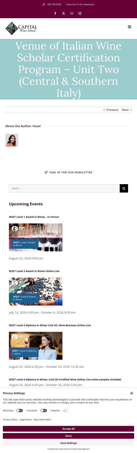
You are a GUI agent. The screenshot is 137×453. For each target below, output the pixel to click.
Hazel (36, 126)
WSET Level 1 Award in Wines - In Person (34, 217)
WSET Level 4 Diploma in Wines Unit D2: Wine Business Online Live (50, 325)
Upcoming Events (26, 203)
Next (125, 110)
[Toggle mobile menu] (130, 27)
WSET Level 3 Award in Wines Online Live (34, 271)
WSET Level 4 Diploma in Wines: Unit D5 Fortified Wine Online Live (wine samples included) (65, 379)
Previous (112, 110)
